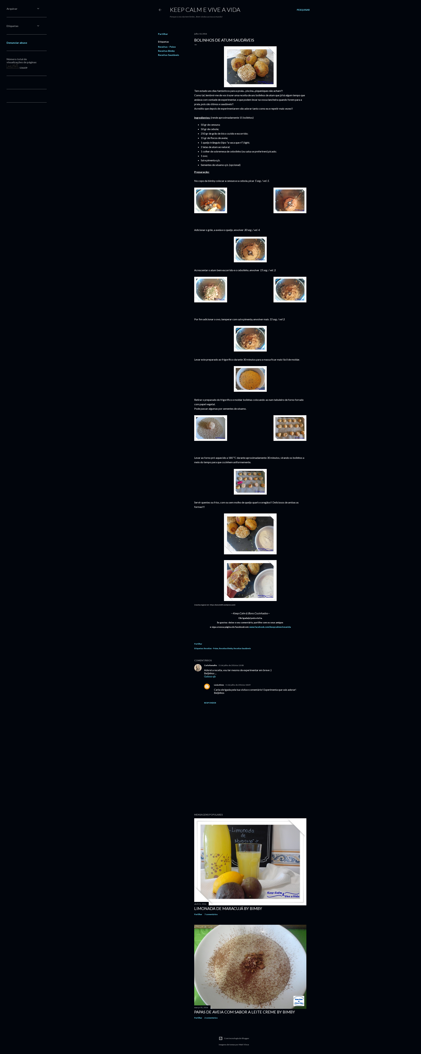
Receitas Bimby (166, 50)
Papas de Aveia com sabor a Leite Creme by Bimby (244, 1011)
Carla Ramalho (210, 665)
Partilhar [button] (163, 34)
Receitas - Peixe (167, 46)
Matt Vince (244, 1044)
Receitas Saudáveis (168, 55)
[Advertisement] (250, 782)
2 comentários (211, 1018)
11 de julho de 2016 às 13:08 (231, 665)
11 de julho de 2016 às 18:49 (237, 685)
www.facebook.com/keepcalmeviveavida (270, 627)
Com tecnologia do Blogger (236, 1038)
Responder (210, 703)
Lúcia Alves (219, 685)
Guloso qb (210, 676)
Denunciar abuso (17, 42)
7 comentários (211, 914)
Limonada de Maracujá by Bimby (228, 908)
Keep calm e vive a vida (205, 9)
